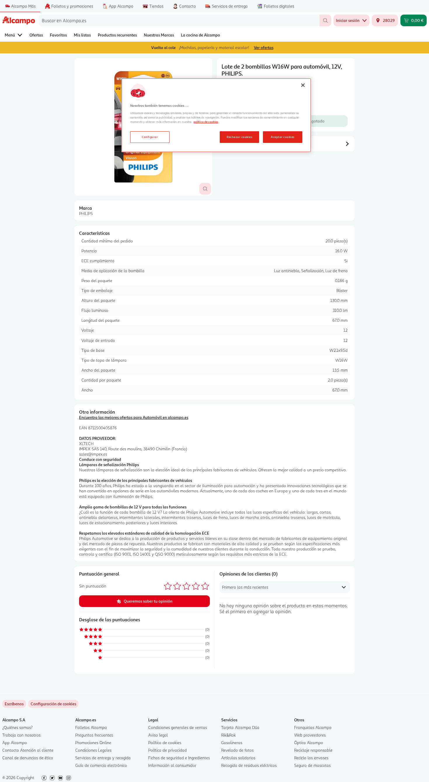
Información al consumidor (172, 765)
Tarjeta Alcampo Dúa (240, 727)
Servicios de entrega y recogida (103, 757)
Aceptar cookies (282, 137)
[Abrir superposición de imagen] (205, 189)
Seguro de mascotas (312, 765)
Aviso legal (158, 734)
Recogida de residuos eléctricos (249, 765)
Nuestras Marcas (159, 34)
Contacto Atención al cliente (27, 750)
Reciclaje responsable (313, 750)
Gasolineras (231, 742)
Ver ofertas (263, 47)
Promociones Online (93, 742)
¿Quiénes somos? (17, 727)
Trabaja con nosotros (21, 734)
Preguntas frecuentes (94, 734)
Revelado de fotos (237, 750)
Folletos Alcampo (91, 727)
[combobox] (179, 20)
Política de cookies (164, 742)
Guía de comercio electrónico (101, 765)
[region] (216, 115)
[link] (53, 704)
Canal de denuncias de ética (27, 757)
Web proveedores (310, 734)
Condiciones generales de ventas (177, 727)
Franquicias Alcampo (313, 727)
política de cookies (205, 121)
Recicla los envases (311, 757)
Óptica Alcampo (308, 742)
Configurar (150, 137)
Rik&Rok (228, 734)
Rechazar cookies (239, 137)
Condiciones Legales (93, 750)
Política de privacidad (167, 750)
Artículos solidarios (238, 757)
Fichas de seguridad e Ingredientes (179, 757)
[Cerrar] (303, 85)
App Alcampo (14, 742)
